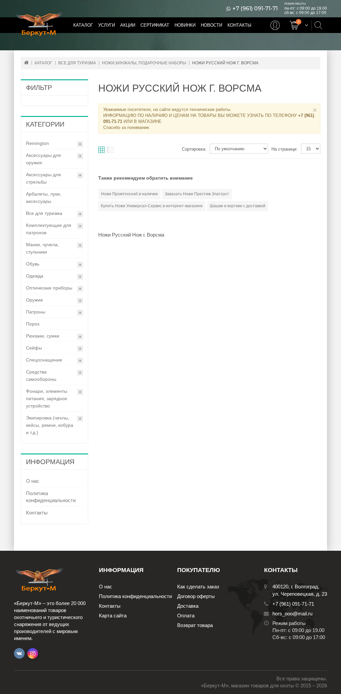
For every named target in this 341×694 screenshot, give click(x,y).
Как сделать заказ (198, 586)
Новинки (184, 25)
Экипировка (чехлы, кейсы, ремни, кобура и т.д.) (49, 425)
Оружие (34, 300)
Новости (211, 25)
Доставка (187, 606)
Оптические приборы (49, 288)
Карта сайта (113, 615)
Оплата (185, 615)
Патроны (35, 312)
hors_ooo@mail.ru (292, 613)
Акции (127, 25)
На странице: (284, 149)
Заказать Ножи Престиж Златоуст (197, 194)
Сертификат (155, 25)
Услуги (106, 25)
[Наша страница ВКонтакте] (19, 653)
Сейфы (34, 347)
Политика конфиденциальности (51, 496)
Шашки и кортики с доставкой (237, 206)
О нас (32, 481)
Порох (33, 324)
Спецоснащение (44, 359)
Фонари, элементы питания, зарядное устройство (46, 398)
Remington (37, 143)
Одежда (34, 276)
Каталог (83, 25)
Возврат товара (195, 625)
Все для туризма (44, 213)
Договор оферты (196, 596)
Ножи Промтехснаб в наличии (129, 194)
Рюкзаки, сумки (42, 336)
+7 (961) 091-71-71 (255, 9)
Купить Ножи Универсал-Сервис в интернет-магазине (152, 206)
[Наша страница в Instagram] (32, 653)
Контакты (239, 25)
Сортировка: (194, 149)
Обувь (32, 264)
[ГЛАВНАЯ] (26, 62)
